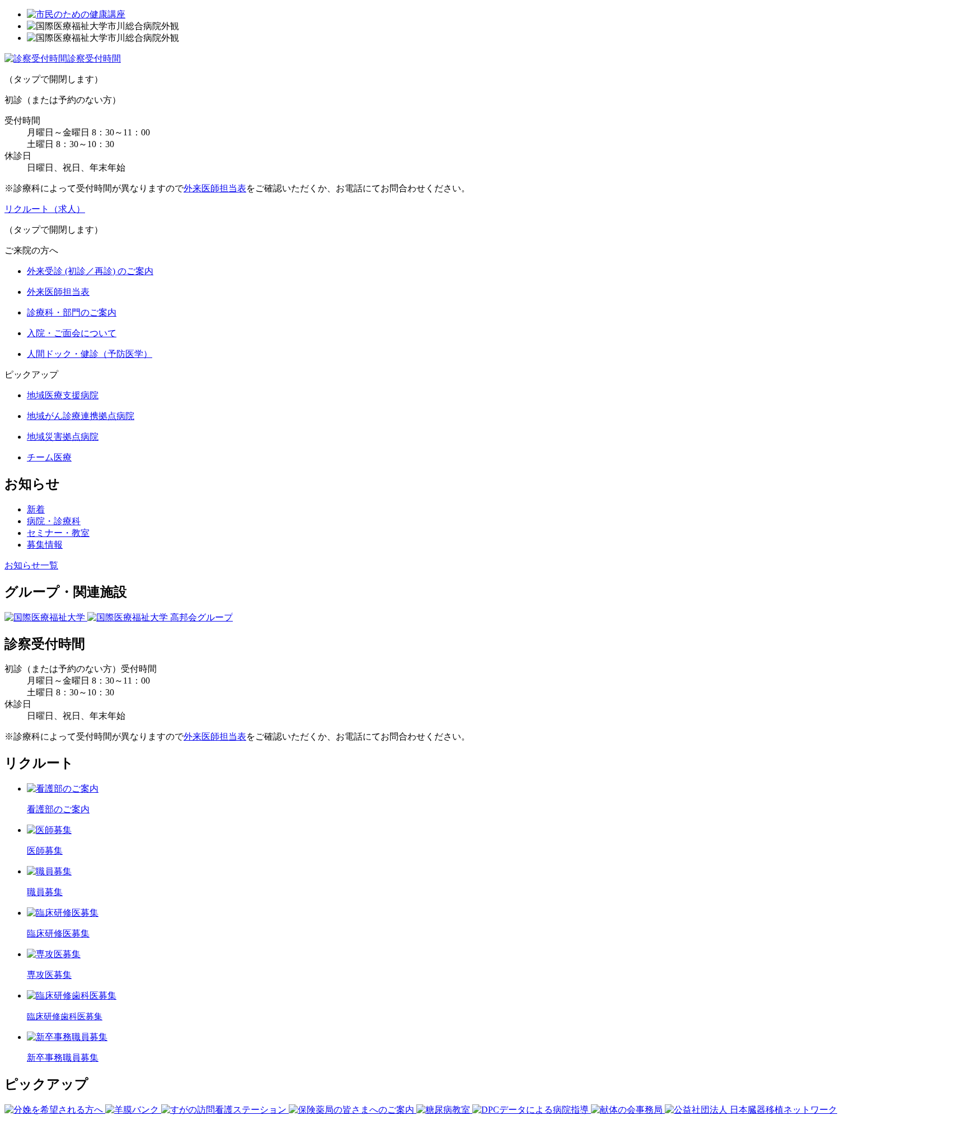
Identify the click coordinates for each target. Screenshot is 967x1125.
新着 (36, 509)
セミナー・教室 (58, 533)
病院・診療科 (54, 521)
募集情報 (45, 544)
